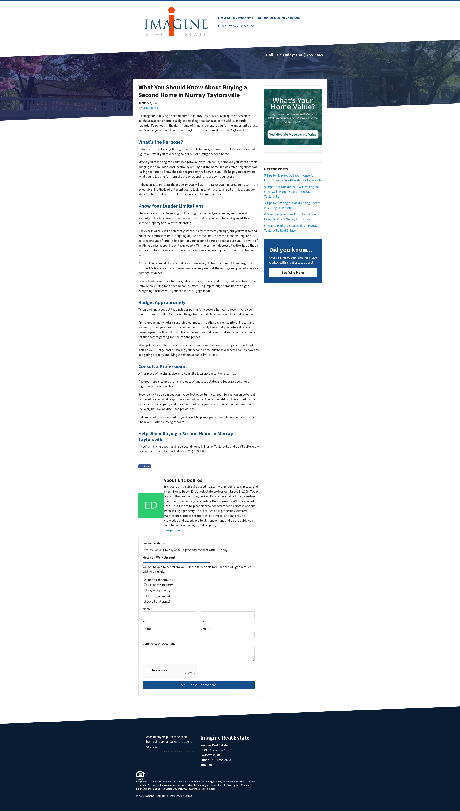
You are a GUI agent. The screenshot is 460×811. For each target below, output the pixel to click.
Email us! (206, 765)
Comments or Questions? (160, 643)
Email (205, 629)
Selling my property (160, 585)
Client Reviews (228, 26)
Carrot (188, 796)
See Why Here (293, 272)
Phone (147, 629)
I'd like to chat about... (158, 580)
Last (203, 621)
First (145, 621)
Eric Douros (150, 108)
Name (147, 609)
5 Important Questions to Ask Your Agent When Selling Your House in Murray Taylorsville (291, 192)
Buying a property (159, 590)
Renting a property (160, 596)
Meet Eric (247, 26)
